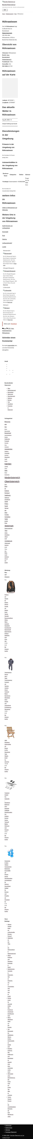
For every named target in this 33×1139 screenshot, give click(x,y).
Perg (6, 484)
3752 (9, 328)
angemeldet (11, 345)
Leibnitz (6, 466)
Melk (6, 470)
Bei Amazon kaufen (7, 649)
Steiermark (10, 394)
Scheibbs (7, 514)
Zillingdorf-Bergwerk (8, 268)
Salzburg (10, 398)
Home (3, 13)
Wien (9, 388)
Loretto (4, 246)
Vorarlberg (10, 404)
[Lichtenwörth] (7, 290)
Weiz (5, 551)
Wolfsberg (7, 556)
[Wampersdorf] (7, 253)
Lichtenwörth (6, 287)
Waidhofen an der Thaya (7, 547)
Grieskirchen (8, 449)
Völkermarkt (7, 543)
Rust (3, 235)
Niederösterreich (9, 13)
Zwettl (6, 562)
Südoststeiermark (8, 528)
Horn (15, 13)
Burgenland (10, 392)
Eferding (6, 437)
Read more (5, 284)
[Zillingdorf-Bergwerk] (9, 271)
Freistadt (7, 441)
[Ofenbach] (6, 308)
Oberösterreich (11, 396)
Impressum (8, 1125)
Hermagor (6, 455)
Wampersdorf (6, 250)
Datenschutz (8, 1127)
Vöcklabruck (8, 541)
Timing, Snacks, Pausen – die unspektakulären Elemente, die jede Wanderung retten (12, 1106)
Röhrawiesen (6, 333)
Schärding (7, 517)
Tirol (9, 402)
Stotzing (4, 239)
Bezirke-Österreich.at (8, 4)
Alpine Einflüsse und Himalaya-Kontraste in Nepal (10, 961)
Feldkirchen (7, 439)
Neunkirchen (7, 474)
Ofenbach (5, 305)
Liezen (6, 468)
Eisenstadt (5, 231)
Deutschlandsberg (8, 435)
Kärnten (10, 400)
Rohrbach (7, 493)
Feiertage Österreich (10, 1132)
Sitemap (7, 1130)
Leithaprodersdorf (7, 243)
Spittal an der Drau (6, 521)
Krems (6, 461)
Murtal (6, 472)
